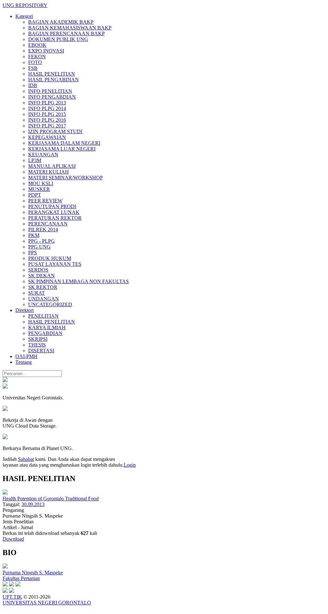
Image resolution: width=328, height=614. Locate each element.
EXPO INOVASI (46, 50)
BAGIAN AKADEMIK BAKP (61, 22)
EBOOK (37, 45)
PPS (32, 252)
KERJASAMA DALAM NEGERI (64, 143)
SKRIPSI (37, 339)
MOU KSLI (40, 183)
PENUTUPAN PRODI (52, 206)
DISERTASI (41, 350)
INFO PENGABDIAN (52, 97)
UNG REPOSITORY (25, 5)
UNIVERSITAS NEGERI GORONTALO (47, 602)
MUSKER (39, 189)
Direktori (24, 310)
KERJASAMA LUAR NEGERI (61, 148)
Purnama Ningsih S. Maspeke (33, 572)
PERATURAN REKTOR (55, 218)
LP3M (34, 160)
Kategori (24, 16)
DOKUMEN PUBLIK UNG (58, 39)
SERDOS (38, 270)
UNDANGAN (43, 298)
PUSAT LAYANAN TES (54, 264)
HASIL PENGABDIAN (53, 79)
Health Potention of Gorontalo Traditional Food (51, 498)
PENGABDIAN (45, 333)
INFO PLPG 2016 (47, 120)
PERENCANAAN (48, 223)
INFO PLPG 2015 (47, 114)
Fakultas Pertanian (21, 578)
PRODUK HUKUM (49, 258)
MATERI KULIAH (48, 172)
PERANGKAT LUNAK (53, 212)
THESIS (37, 345)
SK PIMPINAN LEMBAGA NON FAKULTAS (78, 281)
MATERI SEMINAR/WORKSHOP (65, 177)
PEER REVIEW (45, 200)
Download (13, 539)
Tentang (23, 362)
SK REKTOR (42, 287)
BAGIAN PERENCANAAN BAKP (66, 33)
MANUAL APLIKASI (52, 166)
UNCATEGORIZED (50, 304)
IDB (32, 85)
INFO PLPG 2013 (47, 102)
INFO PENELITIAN (50, 91)
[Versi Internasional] (5, 380)
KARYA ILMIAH (47, 327)
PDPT (34, 195)
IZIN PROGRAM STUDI (55, 131)
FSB (32, 68)
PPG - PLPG (41, 241)
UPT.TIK (12, 597)
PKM (33, 235)
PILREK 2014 (43, 229)
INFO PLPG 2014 (47, 108)
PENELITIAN (43, 316)
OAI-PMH (26, 356)
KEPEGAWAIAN (47, 137)
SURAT (36, 293)
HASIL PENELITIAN (51, 74)
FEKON (37, 56)
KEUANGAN (43, 154)
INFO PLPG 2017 (47, 125)
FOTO (35, 62)
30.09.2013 (33, 504)
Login (130, 465)
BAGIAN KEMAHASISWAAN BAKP (69, 27)
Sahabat (26, 459)
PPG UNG (39, 247)
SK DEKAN (41, 275)
